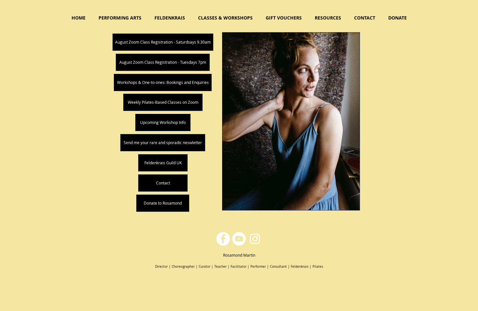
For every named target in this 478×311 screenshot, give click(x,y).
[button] (225, 18)
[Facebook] (223, 239)
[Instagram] (255, 239)
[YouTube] (239, 239)
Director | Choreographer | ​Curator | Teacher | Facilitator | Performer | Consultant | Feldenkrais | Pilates (239, 266)
